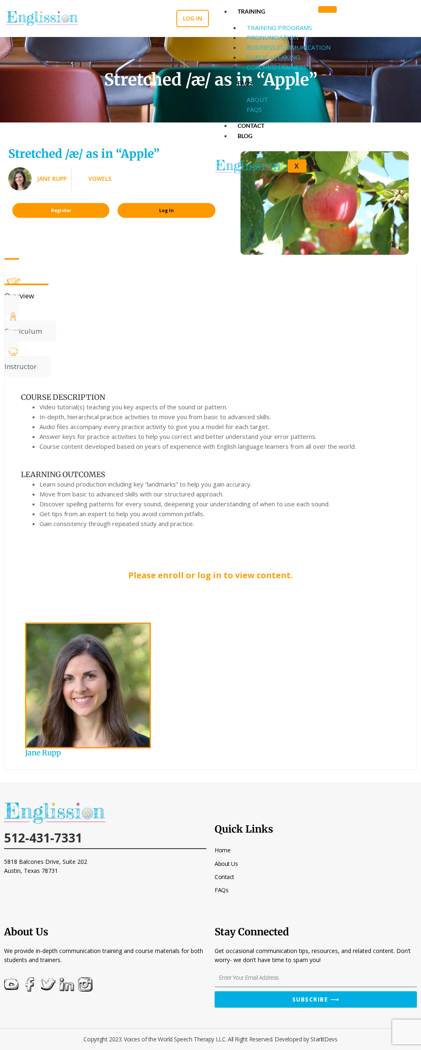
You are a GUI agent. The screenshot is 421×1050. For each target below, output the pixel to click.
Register (61, 210)
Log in (192, 18)
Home (222, 850)
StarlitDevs (323, 1039)
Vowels (99, 178)
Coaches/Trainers (277, 67)
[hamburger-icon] (327, 9)
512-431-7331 (43, 837)
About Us (226, 864)
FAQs (245, 83)
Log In (166, 210)
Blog (245, 135)
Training (251, 11)
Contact (251, 125)
